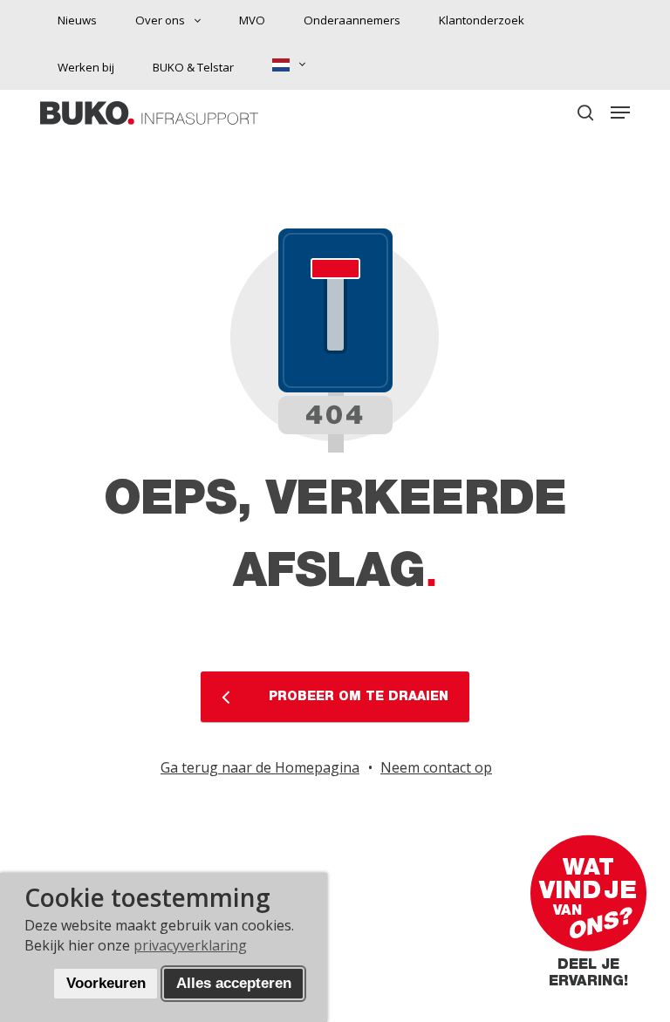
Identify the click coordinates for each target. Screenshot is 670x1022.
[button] (620, 112)
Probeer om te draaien (356, 698)
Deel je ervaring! (588, 981)
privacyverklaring (190, 945)
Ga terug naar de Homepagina (260, 767)
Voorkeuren (106, 983)
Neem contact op (436, 767)
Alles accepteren (233, 983)
